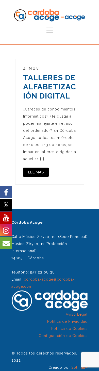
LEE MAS (36, 172)
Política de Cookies (69, 329)
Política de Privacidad (67, 321)
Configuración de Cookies (63, 336)
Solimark (79, 367)
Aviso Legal (77, 314)
